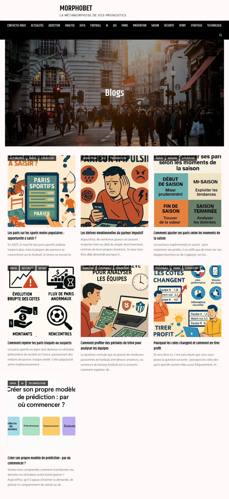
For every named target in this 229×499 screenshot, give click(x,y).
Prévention (139, 25)
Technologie (214, 25)
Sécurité (169, 25)
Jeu (115, 25)
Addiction (54, 25)
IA (107, 25)
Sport (182, 25)
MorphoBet (76, 8)
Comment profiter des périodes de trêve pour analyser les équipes (111, 345)
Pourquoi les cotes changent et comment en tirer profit (187, 345)
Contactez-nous (16, 25)
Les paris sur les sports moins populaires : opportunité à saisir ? (36, 235)
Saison (155, 25)
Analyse (70, 25)
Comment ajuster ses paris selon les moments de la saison (187, 235)
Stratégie (196, 25)
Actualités (37, 25)
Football (95, 25)
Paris (125, 25)
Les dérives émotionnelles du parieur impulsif (112, 233)
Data (82, 25)
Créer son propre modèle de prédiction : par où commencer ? (39, 460)
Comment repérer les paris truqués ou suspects (40, 343)
